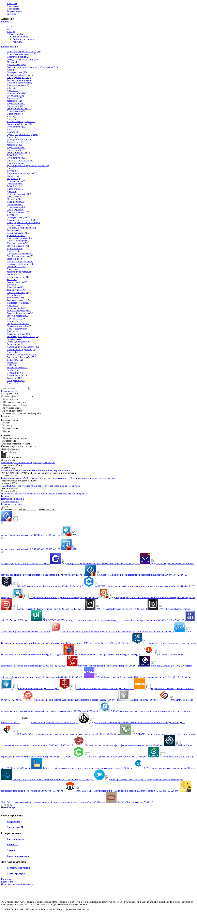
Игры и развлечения (18, 329)
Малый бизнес (11, 428)
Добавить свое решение (24, 39)
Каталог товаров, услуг (21, 121)
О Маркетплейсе (15, 34)
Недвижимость (16, 103)
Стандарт (8, 425)
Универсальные (17, 72)
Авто (11, 69)
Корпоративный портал (15, 438)
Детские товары (16, 64)
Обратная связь (16, 266)
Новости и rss (16, 318)
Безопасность (15, 344)
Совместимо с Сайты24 (15, 405)
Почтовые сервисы (18, 303)
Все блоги (6, 496)
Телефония (14, 378)
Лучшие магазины (10, 501)
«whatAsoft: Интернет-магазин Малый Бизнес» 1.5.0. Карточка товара (35, 470)
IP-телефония (15, 295)
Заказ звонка (14, 259)
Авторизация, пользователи (23, 347)
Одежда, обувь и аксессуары (22, 134)
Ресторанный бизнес (19, 108)
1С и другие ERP (17, 290)
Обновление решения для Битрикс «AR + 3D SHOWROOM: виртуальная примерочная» (44, 493)
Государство (14, 98)
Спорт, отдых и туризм (20, 160)
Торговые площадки (19, 300)
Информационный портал (22, 173)
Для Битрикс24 (15, 827)
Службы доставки (18, 240)
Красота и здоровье (18, 85)
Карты (12, 321)
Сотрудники (15, 373)
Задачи (12, 362)
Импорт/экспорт (17, 375)
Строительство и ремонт (21, 54)
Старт (7, 422)
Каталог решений (9, 46)
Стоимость (6, 396)
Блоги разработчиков (18, 856)
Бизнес (7, 431)
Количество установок (12, 446)
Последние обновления (12, 499)
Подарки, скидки (17, 243)
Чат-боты (13, 370)
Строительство (16, 111)
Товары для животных (19, 80)
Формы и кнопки (18, 323)
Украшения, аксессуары (20, 75)
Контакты (17, 42)
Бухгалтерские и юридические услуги (28, 165)
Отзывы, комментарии (20, 264)
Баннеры (13, 274)
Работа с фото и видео (20, 313)
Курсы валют (15, 248)
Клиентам (12, 3)
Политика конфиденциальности (17, 884)
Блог (9, 29)
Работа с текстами (18, 316)
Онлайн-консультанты (20, 256)
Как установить (20, 36)
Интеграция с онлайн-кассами (24, 222)
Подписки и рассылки (20, 261)
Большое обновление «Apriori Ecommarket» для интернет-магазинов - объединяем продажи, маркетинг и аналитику (58, 478)
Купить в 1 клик (16, 235)
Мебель (12, 62)
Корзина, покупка (18, 233)
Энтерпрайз (10, 441)
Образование (15, 106)
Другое (12, 90)
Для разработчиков (19, 334)
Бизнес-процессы (17, 367)
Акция (10, 26)
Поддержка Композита (15, 402)
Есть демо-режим (12, 408)
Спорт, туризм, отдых (19, 77)
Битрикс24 (12, 14)
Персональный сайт (19, 194)
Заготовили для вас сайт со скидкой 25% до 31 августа (28, 462)
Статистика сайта (18, 277)
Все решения (13, 821)
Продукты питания (18, 57)
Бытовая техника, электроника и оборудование (32, 67)
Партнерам (12, 6)
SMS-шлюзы (15, 297)
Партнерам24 (13, 8)
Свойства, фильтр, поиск (21, 227)
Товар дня (13, 230)
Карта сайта (7, 881)
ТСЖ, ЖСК (14, 155)
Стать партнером (16, 873)
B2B (11, 88)
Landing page (15, 95)
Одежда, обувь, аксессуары (22, 59)
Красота (13, 132)
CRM (11, 365)
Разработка (14, 339)
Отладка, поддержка (19, 341)
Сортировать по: (9, 509)
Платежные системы (19, 238)
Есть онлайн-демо (13, 411)
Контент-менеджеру (19, 310)
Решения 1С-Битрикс (11, 504)
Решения (5, 391)
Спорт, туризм (15, 114)
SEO (12, 279)
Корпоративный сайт (20, 139)
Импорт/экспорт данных (21, 349)
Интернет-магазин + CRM (17, 443)
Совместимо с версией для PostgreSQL (23, 413)
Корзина (5, 21)
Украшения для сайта (19, 326)
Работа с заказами (18, 246)
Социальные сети (18, 292)
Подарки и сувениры (19, 82)
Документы (15, 360)
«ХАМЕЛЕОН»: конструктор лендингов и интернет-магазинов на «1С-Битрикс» (41, 486)
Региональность (17, 282)
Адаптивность (11, 399)
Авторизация (7, 19)
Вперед (12, 807)
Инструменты (16, 380)
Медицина (14, 101)
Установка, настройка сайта (23, 336)
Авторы (11, 31)
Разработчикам (14, 11)
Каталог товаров (18, 225)
